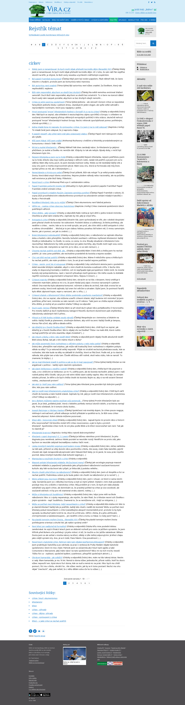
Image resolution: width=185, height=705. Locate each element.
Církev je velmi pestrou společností (48, 102)
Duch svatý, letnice (40, 308)
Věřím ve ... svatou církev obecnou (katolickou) (53, 206)
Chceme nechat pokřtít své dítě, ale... (49, 250)
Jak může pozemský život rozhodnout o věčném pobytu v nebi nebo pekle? (66, 343)
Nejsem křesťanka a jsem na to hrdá (48, 157)
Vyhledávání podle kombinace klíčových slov (49, 35)
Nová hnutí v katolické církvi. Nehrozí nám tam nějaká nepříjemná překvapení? (68, 542)
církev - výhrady (39, 609)
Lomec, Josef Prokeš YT (104, 652)
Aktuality (141, 79)
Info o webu (33, 678)
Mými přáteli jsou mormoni (44, 479)
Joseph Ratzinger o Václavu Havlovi (48, 410)
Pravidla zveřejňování (35, 685)
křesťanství (37, 602)
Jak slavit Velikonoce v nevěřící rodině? (49, 368)
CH (76, 44)
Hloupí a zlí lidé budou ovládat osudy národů (52, 317)
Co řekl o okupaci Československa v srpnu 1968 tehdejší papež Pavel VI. (145, 123)
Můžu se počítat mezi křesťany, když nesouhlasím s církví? (59, 504)
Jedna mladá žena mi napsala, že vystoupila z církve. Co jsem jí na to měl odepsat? (70, 127)
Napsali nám (33, 680)
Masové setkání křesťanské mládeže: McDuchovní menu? (58, 462)
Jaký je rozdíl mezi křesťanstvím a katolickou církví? (55, 391)
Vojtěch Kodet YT (115, 650)
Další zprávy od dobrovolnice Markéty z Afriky (145, 202)
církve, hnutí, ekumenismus (44, 598)
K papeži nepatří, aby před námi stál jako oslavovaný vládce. (59, 134)
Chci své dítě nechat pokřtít (45, 257)
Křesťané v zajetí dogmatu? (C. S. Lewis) (50, 436)
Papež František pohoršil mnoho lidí (48, 186)
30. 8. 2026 (147, 55)
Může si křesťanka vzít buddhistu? (47, 494)
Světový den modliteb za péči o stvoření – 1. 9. (145, 299)
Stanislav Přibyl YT (103, 650)
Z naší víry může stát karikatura (144, 86)
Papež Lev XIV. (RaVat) (118, 648)
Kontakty (31, 676)
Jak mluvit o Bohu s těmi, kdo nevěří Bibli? (51, 337)
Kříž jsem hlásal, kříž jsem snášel (47, 140)
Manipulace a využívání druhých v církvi (50, 458)
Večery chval (117, 655)
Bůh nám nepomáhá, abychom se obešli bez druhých (56, 92)
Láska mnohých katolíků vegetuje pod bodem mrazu (56, 446)
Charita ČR (100, 648)
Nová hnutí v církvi (40, 182)
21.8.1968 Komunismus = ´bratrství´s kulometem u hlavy (144, 159)
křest (34, 605)
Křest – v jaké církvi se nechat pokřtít (49, 621)
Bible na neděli (144, 51)
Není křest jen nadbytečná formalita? (49, 526)
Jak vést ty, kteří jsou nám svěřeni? (48, 384)
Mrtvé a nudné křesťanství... (44, 147)
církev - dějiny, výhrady (42, 613)
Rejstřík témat (39, 636)
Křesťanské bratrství (41, 432)
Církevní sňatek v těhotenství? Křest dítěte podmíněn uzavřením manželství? (67, 295)
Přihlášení (141, 64)
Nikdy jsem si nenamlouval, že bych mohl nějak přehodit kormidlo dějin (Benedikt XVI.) (72, 69)
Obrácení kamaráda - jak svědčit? (47, 557)
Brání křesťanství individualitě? (46, 235)
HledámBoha (101, 657)
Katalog (31, 687)
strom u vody (148, 32)
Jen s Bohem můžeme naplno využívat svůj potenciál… (57, 400)
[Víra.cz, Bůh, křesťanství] (50, 11)
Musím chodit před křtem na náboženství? (51, 472)
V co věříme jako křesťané (37, 689)
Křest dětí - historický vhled (44, 420)
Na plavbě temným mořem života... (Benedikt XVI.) (55, 519)
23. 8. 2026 (140, 55)
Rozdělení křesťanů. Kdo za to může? (49, 202)
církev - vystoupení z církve (44, 617)
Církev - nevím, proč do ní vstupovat (48, 264)
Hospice (107, 648)
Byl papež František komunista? (46, 78)
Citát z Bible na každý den (145, 12)
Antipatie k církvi (40, 219)
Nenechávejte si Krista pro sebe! (47, 172)
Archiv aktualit (141, 279)
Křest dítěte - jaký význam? (44, 213)
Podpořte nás (33, 683)
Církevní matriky (39, 279)
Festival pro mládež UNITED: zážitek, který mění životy (144, 247)
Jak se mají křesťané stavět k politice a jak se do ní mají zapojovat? (63, 362)
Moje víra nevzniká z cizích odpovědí (145, 329)
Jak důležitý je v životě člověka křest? (49, 327)
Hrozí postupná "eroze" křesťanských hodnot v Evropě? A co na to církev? (66, 111)
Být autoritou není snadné (44, 85)
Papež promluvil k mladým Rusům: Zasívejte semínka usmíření (60, 192)
